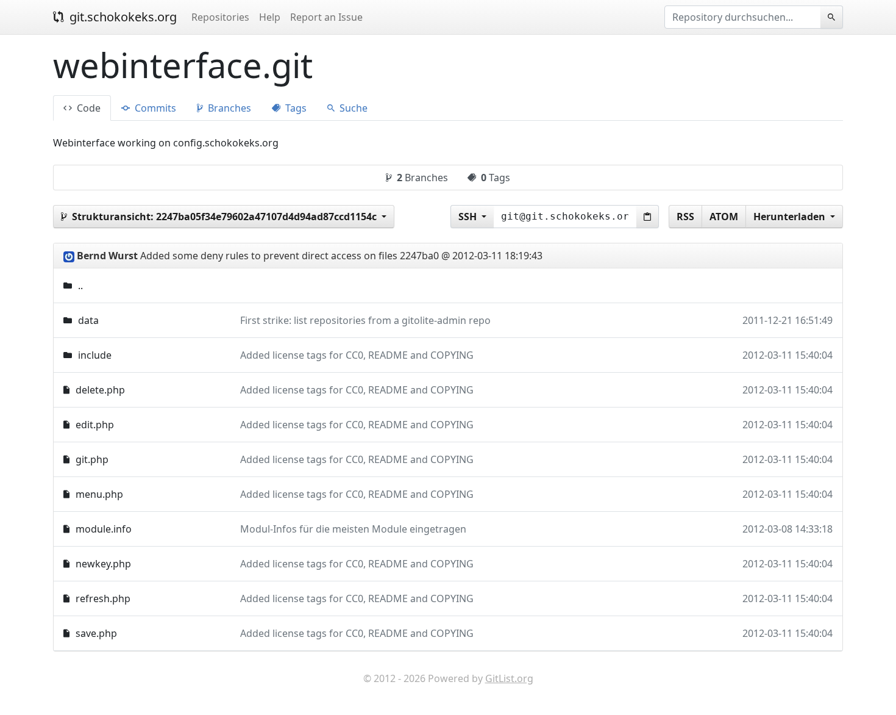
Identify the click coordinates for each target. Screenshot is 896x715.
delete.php (100, 390)
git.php (92, 459)
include (95, 355)
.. (80, 285)
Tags (295, 108)
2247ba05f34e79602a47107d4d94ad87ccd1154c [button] (225, 216)
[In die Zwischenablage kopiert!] (647, 216)
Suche (352, 108)
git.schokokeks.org (121, 17)
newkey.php (103, 563)
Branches (228, 108)
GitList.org (509, 678)
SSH (468, 216)
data (88, 320)
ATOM (723, 216)
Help (269, 17)
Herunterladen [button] (790, 216)
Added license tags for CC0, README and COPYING (357, 355)
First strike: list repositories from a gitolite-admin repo (365, 320)
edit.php (95, 424)
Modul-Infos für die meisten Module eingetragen (353, 529)
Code (87, 108)
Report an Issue (326, 17)
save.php (96, 633)
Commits (154, 108)
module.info (104, 529)
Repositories (220, 17)
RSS (685, 216)
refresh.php (103, 598)
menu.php (99, 494)
